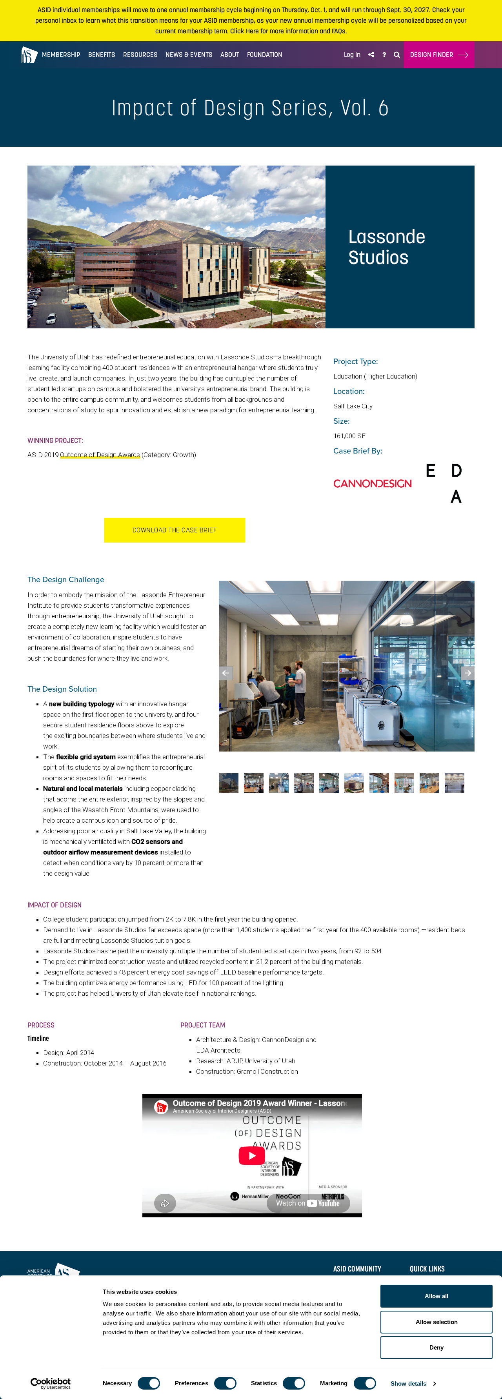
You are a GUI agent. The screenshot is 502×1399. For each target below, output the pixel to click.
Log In (352, 54)
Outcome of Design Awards (100, 455)
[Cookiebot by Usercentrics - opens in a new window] (50, 1384)
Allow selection (437, 1322)
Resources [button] (140, 54)
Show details (408, 1383)
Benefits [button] (101, 54)
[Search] (397, 54)
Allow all (436, 1296)
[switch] (225, 1383)
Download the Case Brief (175, 530)
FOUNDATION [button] (264, 54)
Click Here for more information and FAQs (288, 31)
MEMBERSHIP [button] (61, 54)
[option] (347, 666)
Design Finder (434, 54)
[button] (371, 54)
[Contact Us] (384, 54)
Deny (436, 1347)
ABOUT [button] (229, 54)
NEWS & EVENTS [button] (189, 54)
